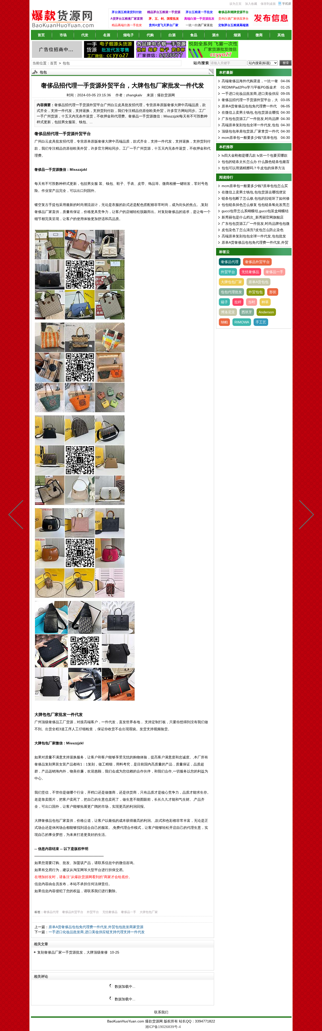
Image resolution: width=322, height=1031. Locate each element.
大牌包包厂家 (149, 912)
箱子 (224, 302)
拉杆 (238, 302)
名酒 (106, 35)
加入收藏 (251, 4)
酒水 (215, 35)
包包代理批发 (231, 292)
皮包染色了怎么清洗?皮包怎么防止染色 (253, 230)
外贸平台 (93, 912)
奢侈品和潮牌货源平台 (233, 12)
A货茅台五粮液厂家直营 (126, 18)
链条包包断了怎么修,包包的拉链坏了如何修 (256, 198)
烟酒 (237, 35)
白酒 (172, 35)
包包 (66, 63)
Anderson (266, 312)
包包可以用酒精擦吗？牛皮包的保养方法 (253, 168)
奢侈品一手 (128, 912)
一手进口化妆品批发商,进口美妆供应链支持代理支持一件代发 (97, 932)
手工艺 (261, 322)
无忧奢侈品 (109, 912)
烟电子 (128, 35)
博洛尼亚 (228, 312)
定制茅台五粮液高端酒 (233, 25)
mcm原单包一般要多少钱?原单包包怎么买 (255, 186)
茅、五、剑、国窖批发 (164, 18)
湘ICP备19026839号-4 (163, 1027)
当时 (251, 302)
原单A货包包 (258, 282)
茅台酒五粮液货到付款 (127, 12)
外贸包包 (256, 292)
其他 (281, 35)
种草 (265, 302)
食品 (193, 35)
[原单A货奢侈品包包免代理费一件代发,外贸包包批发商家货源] (16, 515)
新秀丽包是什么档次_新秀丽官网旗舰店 (253, 217)
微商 (259, 35)
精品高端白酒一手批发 (127, 25)
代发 (84, 35)
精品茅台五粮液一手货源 (163, 12)
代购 (150, 35)
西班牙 (247, 312)
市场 (63, 35)
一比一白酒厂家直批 (199, 25)
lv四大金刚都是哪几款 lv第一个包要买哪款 (255, 155)
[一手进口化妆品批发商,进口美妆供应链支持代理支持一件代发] (305, 515)
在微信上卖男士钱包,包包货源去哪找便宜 (254, 192)
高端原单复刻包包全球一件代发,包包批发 (254, 236)
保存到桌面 (268, 4)
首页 (41, 35)
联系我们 (161, 1012)
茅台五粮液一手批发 (199, 12)
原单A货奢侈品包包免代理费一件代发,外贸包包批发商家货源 (96, 927)
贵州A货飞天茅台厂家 (163, 25)
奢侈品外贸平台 (72, 912)
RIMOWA (241, 322)
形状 (272, 292)
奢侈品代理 (51, 912)
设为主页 (235, 4)
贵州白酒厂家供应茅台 (233, 18)
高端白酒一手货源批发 (199, 18)
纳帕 (224, 322)
